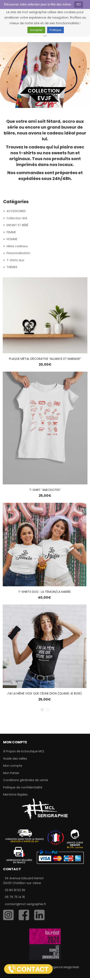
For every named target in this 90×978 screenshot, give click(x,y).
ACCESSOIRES (16, 211)
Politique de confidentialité (22, 787)
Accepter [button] (36, 30)
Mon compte (12, 766)
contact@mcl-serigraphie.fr (25, 904)
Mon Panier (11, 773)
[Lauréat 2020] (45, 944)
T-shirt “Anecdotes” (45, 490)
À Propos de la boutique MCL (24, 751)
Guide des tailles (15, 758)
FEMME (11, 232)
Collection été (16, 218)
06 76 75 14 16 (15, 897)
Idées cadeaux (17, 246)
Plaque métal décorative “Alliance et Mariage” (45, 359)
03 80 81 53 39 (15, 890)
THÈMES (11, 267)
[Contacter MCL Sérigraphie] (28, 969)
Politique (55, 30)
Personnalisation (18, 253)
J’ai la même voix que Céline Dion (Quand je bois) (44, 693)
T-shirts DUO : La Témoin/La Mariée (44, 592)
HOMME (11, 239)
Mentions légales (15, 794)
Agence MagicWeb (65, 967)
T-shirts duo (15, 260)
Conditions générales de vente (25, 780)
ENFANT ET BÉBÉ (17, 225)
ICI (79, 4)
